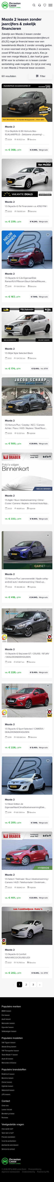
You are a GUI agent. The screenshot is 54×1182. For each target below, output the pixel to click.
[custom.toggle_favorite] (48, 88)
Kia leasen (6, 1015)
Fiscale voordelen (8, 1137)
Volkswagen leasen (9, 1031)
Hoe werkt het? (7, 1129)
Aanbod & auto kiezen (10, 1145)
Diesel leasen (7, 1082)
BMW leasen (6, 1011)
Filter (42, 76)
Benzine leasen (7, 1078)
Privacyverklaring (34, 1169)
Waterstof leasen (8, 1090)
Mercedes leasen (8, 1023)
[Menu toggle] (50, 5)
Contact (6, 1101)
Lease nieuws (7, 1109)
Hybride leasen (7, 1086)
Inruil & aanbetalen (9, 1141)
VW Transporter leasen (10, 1050)
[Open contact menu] (39, 5)
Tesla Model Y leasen (10, 1054)
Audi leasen (6, 1019)
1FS (47, 1171)
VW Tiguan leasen (9, 1042)
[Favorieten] (44, 5)
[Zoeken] (34, 5)
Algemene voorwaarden (11, 1171)
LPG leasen (6, 1094)
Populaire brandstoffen (14, 1069)
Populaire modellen (12, 1038)
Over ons (5, 1105)
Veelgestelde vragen (13, 1124)
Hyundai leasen (8, 1027)
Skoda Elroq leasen (9, 1046)
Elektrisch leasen (8, 1074)
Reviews (5, 1117)
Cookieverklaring (28, 1171)
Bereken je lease (8, 1113)
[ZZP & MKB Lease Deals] (11, 5)
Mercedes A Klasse (9, 1062)
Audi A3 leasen (7, 1058)
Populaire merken (11, 1006)
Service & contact (8, 1149)
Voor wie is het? (8, 1133)
